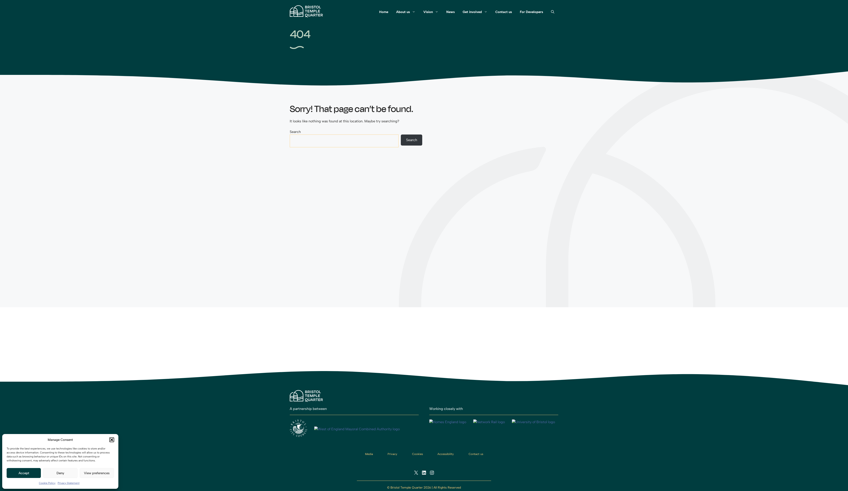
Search (295, 132)
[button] (112, 440)
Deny (60, 473)
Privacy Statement (69, 483)
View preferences (97, 473)
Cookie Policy (47, 483)
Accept (24, 473)
